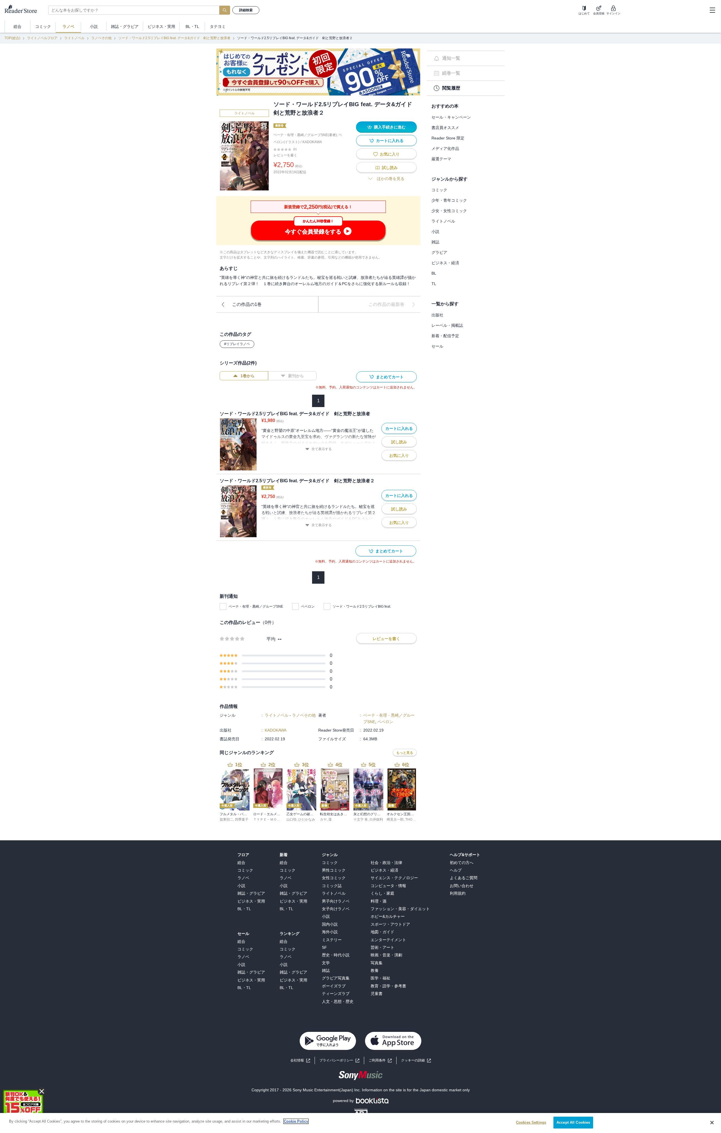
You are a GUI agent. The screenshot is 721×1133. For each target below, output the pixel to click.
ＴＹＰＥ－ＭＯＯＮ (268, 819)
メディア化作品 (445, 148)
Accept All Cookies (573, 1122)
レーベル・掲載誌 (447, 325)
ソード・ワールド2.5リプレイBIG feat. (362, 606)
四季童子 (241, 819)
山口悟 (291, 819)
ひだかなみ (306, 819)
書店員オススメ (445, 127)
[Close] (712, 1122)
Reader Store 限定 (447, 138)
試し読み (390, 167)
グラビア (439, 252)
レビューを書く (285, 155)
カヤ (323, 819)
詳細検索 (246, 10)
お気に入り (390, 154)
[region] (360, 1123)
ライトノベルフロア (42, 38)
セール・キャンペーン (451, 117)
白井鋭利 (376, 819)
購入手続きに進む (390, 127)
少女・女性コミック (449, 210)
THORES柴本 (415, 819)
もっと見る (404, 753)
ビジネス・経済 (445, 263)
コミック (439, 190)
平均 (270, 639)
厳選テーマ (441, 159)
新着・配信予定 (445, 336)
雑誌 (435, 242)
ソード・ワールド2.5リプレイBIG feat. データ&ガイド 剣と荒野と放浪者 (174, 38)
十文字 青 (360, 819)
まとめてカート (390, 377)
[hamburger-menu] (712, 10)
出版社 (437, 315)
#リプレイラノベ (237, 344)
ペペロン (308, 606)
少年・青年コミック (449, 200)
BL (433, 273)
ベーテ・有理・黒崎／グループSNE (256, 606)
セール (437, 346)
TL (433, 283)
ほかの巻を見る (390, 178)
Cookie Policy (296, 1121)
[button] (416, 1060)
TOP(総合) (12, 38)
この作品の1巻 (247, 304)
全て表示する (321, 449)
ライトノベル (74, 38)
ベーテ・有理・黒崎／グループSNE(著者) (305, 135)
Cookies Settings (531, 1122)
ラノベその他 (101, 38)
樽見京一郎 (395, 819)
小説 (435, 231)
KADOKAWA (312, 142)
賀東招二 (226, 819)
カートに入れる (390, 140)
